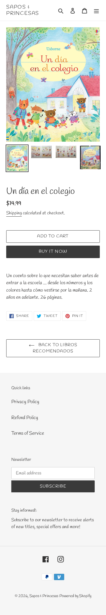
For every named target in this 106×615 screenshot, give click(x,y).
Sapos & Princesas (22, 10)
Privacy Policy (25, 402)
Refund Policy (24, 418)
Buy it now (53, 251)
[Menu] (96, 10)
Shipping (14, 213)
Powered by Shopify (75, 596)
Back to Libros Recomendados (55, 348)
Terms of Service (27, 433)
